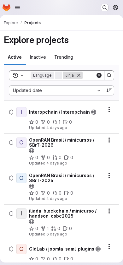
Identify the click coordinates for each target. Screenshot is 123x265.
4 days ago (56, 127)
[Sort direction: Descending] (109, 90)
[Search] (109, 75)
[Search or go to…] (104, 7)
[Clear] (99, 75)
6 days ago (56, 234)
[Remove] (79, 75)
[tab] (15, 57)
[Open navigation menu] (17, 8)
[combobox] (56, 90)
